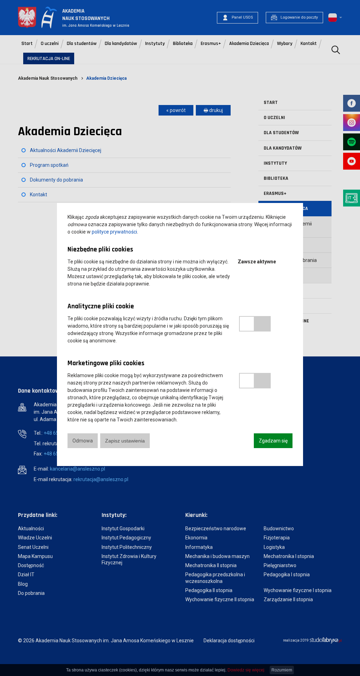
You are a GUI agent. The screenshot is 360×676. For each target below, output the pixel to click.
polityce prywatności (114, 232)
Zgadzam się (273, 441)
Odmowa (82, 441)
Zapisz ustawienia (125, 441)
